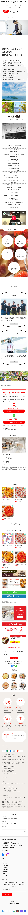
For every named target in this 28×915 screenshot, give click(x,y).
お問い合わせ (4, 867)
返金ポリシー (4, 875)
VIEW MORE (20, 616)
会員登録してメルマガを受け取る (14, 411)
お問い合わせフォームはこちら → (8, 766)
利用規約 (3, 873)
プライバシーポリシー (6, 869)
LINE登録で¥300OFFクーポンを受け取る (14, 422)
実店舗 (16, 385)
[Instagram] (7, 854)
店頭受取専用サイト (6, 11)
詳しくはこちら (7, 712)
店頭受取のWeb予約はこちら (14, 647)
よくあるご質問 (5, 865)
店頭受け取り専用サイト (6, 385)
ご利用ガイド (4, 863)
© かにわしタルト (14, 901)
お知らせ (3, 861)
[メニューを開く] (2, 11)
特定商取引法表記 (5, 871)
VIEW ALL (14, 658)
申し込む (7, 894)
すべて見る (24, 831)
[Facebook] (3, 854)
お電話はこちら (20, 712)
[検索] (23, 11)
